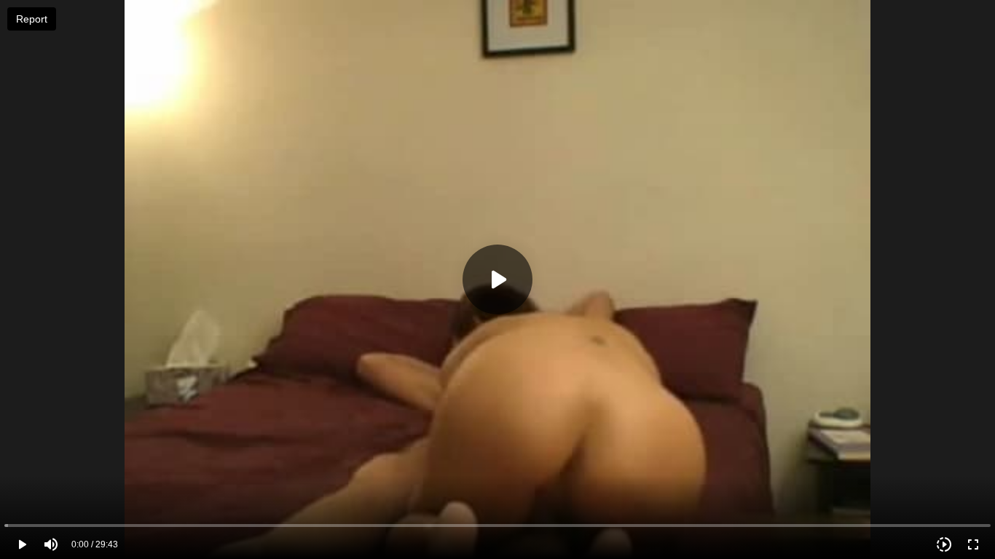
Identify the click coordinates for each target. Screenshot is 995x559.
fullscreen (973, 544)
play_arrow (22, 544)
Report (31, 19)
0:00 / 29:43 (94, 544)
